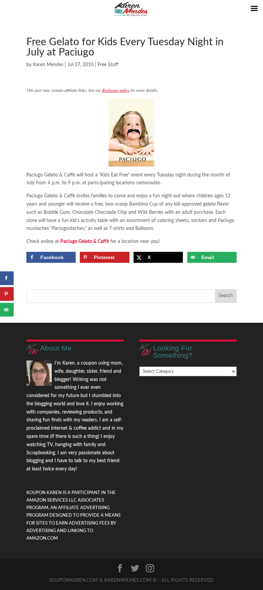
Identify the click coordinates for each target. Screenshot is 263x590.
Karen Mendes (48, 64)
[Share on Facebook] (7, 278)
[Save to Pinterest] (7, 294)
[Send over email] (7, 310)
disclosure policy (115, 90)
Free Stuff (108, 64)
